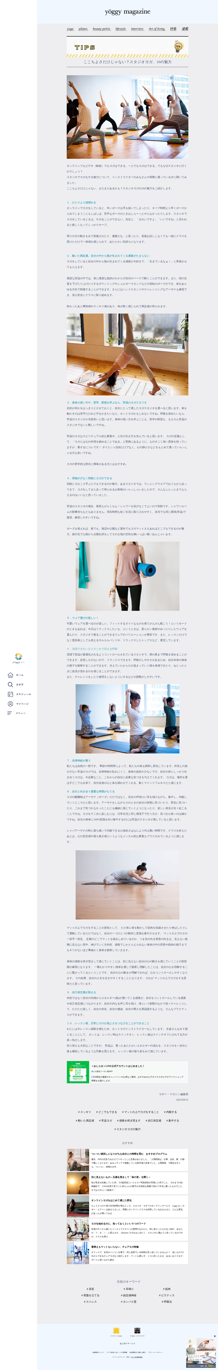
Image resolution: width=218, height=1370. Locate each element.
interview (137, 29)
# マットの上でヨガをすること (140, 1112)
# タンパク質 (128, 1301)
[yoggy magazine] (127, 12)
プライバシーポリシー (155, 1352)
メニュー (21, 713)
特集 (173, 29)
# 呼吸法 (167, 1301)
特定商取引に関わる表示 (137, 1352)
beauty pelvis (102, 29)
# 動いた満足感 (85, 1120)
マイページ (22, 704)
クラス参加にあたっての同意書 (116, 1352)
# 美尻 (90, 1289)
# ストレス (90, 1301)
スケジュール (23, 694)
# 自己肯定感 (153, 1120)
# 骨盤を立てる (90, 1295)
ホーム (20, 675)
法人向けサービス (127, 1343)
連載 (185, 29)
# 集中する (172, 1120)
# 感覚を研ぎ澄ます (129, 1120)
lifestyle (121, 29)
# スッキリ (84, 1112)
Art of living (157, 29)
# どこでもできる (106, 1112)
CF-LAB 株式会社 (137, 1357)
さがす (20, 684)
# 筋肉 (167, 1289)
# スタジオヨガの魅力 (127, 1129)
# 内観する (170, 1112)
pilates (83, 29)
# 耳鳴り (129, 1289)
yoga (70, 29)
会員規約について (98, 1352)
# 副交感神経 (128, 1295)
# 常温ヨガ (105, 1120)
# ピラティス (167, 1295)
